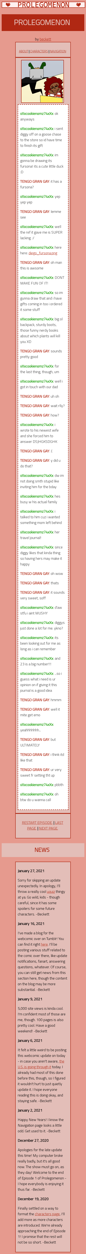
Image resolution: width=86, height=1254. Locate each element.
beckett (45, 39)
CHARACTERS (39, 51)
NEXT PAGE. (48, 828)
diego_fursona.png (43, 253)
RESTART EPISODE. (37, 822)
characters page (47, 1214)
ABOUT (23, 51)
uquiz (51, 891)
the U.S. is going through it (41, 1064)
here (44, 944)
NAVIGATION (58, 51)
